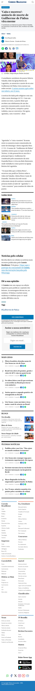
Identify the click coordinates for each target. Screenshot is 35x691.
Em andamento (22, 544)
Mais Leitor (4, 592)
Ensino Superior (22, 509)
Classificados (23, 594)
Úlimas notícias (22, 573)
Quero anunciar (22, 596)
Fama (2, 564)
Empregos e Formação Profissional (24, 604)
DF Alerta (20, 620)
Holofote (3, 533)
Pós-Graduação (22, 531)
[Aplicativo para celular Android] (25, 668)
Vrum (3, 618)
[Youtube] (23, 676)
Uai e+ (20, 652)
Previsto (20, 542)
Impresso (5, 541)
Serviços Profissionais (23, 610)
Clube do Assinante (6, 553)
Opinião (3, 530)
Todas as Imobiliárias (23, 588)
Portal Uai (20, 650)
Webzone (3, 571)
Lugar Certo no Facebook (24, 585)
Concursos (22, 536)
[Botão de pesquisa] (33, 2)
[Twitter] (10, 49)
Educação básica (22, 507)
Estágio (20, 514)
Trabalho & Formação (23, 511)
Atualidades (21, 639)
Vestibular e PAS (22, 523)
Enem (19, 516)
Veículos (20, 601)
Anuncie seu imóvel (23, 566)
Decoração (21, 581)
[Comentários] (17, 49)
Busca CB (3, 551)
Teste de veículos (5, 628)
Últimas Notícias (22, 519)
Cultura (20, 521)
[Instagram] (19, 676)
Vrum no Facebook (6, 637)
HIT (2, 587)
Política (3, 514)
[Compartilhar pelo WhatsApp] (25, 366)
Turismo (3, 537)
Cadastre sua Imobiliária (24, 590)
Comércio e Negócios (23, 612)
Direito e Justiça (5, 546)
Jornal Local (21, 623)
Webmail (3, 573)
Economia (3, 518)
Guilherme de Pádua (11, 310)
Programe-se (4, 582)
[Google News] (13, 49)
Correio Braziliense (6, 505)
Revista (20, 636)
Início (3, 33)
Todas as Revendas (6, 640)
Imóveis (20, 599)
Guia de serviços (22, 576)
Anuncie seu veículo (6, 623)
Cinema (3, 580)
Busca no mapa (22, 569)
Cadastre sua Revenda (7, 642)
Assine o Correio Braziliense (8, 556)
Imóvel (21, 561)
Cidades (3, 511)
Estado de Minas (22, 648)
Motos (3, 635)
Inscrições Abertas (23, 547)
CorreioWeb (6, 561)
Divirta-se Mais (7, 577)
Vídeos (3, 632)
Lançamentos (21, 571)
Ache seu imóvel (22, 564)
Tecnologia (4, 535)
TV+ (2, 589)
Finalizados (21, 549)
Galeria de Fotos (22, 583)
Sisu (19, 526)
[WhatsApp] (2, 49)
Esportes (3, 525)
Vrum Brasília (21, 628)
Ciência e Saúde (5, 528)
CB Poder (20, 625)
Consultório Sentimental (7, 566)
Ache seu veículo (5, 620)
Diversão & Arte (5, 523)
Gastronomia (4, 569)
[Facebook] (6, 49)
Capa (2, 509)
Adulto (20, 607)
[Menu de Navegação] (2, 2)
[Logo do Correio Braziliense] (17, 2)
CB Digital (4, 549)
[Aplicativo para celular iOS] (25, 662)
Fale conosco (21, 533)
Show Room (21, 578)
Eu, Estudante (24, 504)
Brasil (9, 33)
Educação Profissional (23, 528)
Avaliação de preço (6, 630)
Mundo (3, 521)
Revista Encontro (25, 631)
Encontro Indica (22, 641)
